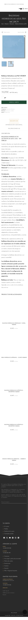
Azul (6, 110)
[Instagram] (15, 537)
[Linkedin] (18, 537)
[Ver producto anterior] (2, 32)
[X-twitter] (7, 537)
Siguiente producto (21, 32)
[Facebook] (4, 537)
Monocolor (12, 23)
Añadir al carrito (14, 102)
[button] (25, 36)
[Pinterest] (12, 537)
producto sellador (16, 282)
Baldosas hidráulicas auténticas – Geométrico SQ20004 (14, 425)
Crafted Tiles (7, 112)
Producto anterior (7, 32)
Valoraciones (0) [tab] (14, 128)
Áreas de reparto (5, 502)
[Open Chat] (25, 612)
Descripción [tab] (14, 121)
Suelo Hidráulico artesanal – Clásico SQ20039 (14, 357)
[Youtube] (9, 537)
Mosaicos (6, 23)
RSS (12, 612)
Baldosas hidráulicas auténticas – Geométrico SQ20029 (14, 391)
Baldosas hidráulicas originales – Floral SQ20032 (14, 324)
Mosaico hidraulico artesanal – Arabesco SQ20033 (14, 459)
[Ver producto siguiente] (26, 32)
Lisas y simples (11, 110)
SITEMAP (15, 612)
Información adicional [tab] (14, 124)
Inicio (2, 23)
